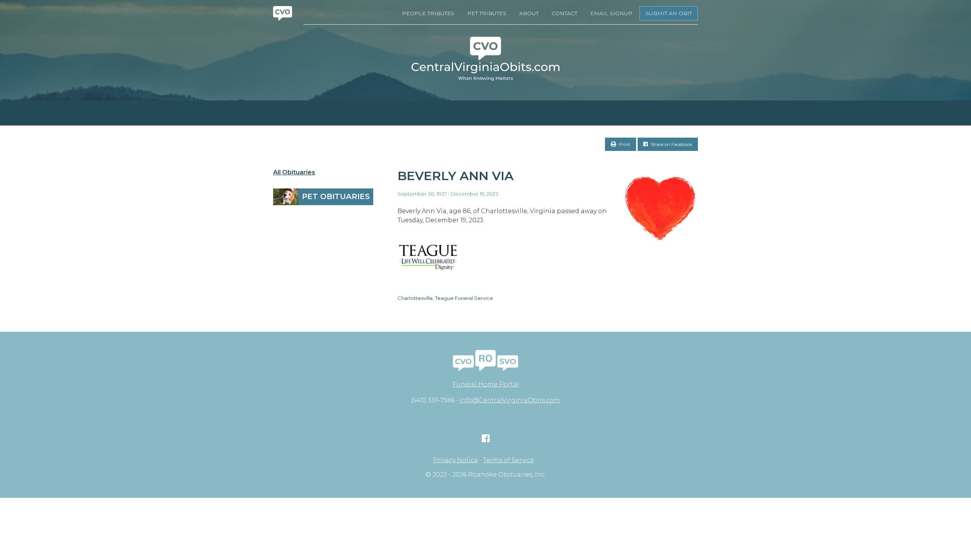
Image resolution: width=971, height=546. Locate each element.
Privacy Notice (455, 460)
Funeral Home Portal (486, 384)
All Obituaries (294, 172)
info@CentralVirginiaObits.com (509, 400)
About (529, 13)
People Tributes (428, 13)
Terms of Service (508, 460)
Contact (564, 13)
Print (624, 144)
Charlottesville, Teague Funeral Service (445, 298)
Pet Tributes (486, 13)
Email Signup (611, 13)
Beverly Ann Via (456, 175)
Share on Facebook (671, 144)
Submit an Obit (669, 13)
